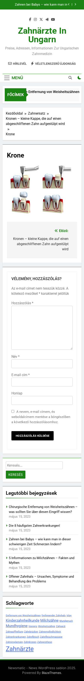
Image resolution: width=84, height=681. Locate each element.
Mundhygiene (17, 626)
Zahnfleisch (33, 636)
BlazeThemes (51, 673)
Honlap (16, 393)
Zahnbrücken (31, 631)
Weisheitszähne (46, 626)
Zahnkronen (30, 642)
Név (15, 357)
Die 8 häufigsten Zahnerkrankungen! (34, 526)
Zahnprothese (44, 642)
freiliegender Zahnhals (54, 615)
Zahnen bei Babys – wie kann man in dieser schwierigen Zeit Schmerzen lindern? (41, 4)
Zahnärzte (20, 649)
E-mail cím (20, 375)
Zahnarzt (60, 626)
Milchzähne (49, 620)
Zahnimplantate (14, 642)
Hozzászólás (22, 303)
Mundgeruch (66, 621)
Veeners (32, 626)
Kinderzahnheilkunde (22, 620)
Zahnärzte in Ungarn (42, 35)
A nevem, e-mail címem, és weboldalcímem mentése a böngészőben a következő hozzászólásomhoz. (40, 417)
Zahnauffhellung (14, 631)
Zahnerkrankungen (16, 636)
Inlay (69, 615)
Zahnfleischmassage (51, 636)
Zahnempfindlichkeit (50, 631)
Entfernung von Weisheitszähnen (23, 615)
